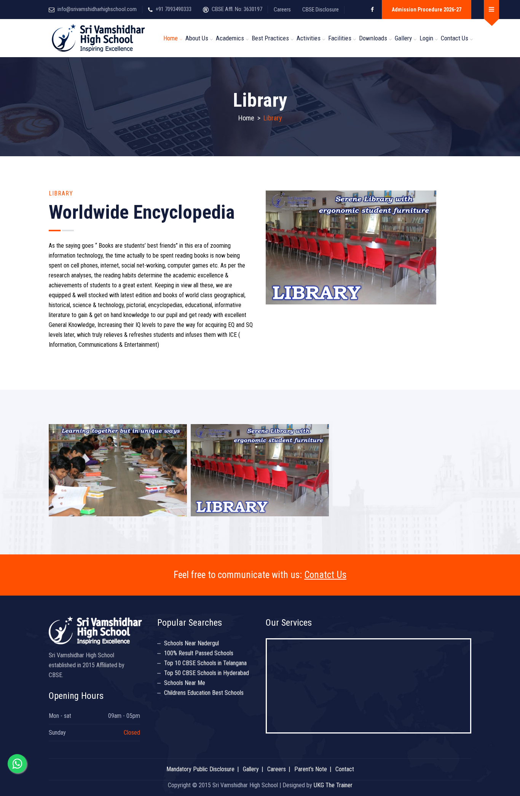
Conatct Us (325, 574)
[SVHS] (99, 38)
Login (426, 38)
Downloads (373, 38)
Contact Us (454, 38)
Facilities (339, 38)
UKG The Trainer (333, 785)
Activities (309, 38)
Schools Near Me (184, 676)
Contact (344, 769)
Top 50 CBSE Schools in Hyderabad (206, 666)
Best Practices (270, 38)
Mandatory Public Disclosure (200, 769)
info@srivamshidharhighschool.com (97, 9)
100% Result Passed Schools (198, 646)
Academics (230, 38)
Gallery (403, 38)
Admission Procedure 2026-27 (426, 9)
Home (170, 38)
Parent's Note (310, 769)
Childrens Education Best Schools (204, 686)
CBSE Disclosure (320, 9)
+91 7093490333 (173, 9)
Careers (282, 9)
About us (196, 38)
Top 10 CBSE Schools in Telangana (205, 656)
